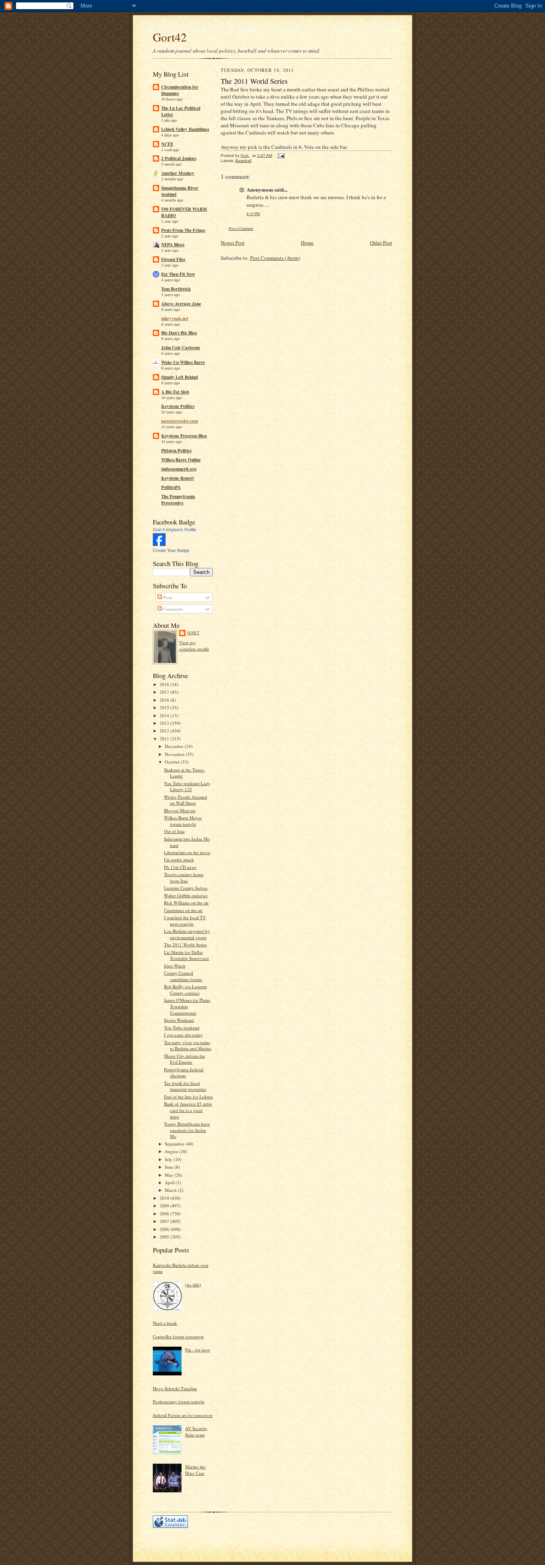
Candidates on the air (183, 910)
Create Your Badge (171, 550)
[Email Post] (281, 155)
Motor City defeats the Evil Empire (184, 1059)
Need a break (165, 1323)
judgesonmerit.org (179, 469)
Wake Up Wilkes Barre (183, 362)
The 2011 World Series (185, 945)
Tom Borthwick (176, 289)
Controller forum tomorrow (178, 1336)
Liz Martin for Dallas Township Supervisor (186, 955)
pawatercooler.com (179, 421)
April (170, 1182)
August (172, 1151)
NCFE (167, 144)
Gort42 (170, 37)
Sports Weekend (179, 1020)
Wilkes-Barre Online (181, 460)
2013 (165, 723)
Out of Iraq (174, 831)
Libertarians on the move (187, 852)
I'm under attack (179, 860)
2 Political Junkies (178, 158)
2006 (165, 1229)
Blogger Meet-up (179, 810)
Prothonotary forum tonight (178, 1402)
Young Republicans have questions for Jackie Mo (187, 1130)
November (175, 754)
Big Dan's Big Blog (179, 333)
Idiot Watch (175, 966)
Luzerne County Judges (185, 888)
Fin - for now (197, 1350)
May (169, 1175)
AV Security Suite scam (196, 1431)
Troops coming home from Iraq (183, 877)
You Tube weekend (181, 1028)
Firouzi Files (173, 259)
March (171, 1190)
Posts (167, 597)
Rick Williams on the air (186, 903)
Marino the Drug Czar (195, 1470)
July (169, 1159)
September (175, 1144)
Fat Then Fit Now (178, 274)
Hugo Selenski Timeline (175, 1388)
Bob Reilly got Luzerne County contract (185, 989)
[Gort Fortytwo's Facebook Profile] (159, 544)
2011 (165, 739)
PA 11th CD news (180, 867)
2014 (165, 715)
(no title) (193, 1285)
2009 (165, 1206)
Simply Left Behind (179, 377)
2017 (165, 692)
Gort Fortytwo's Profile (174, 529)
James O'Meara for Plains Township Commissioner (187, 1006)
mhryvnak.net (174, 318)
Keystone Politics (177, 406)
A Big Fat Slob (175, 392)
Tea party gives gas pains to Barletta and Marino (187, 1045)
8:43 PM (253, 213)
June (169, 1167)
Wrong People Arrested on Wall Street (185, 800)
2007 (165, 1221)
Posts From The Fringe (183, 230)
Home (307, 242)
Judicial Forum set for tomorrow (183, 1415)
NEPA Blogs (172, 244)
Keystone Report (177, 478)
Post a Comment (241, 228)
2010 (165, 1198)
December (175, 746)
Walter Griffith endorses (185, 895)
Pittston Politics (176, 450)
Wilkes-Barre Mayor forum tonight (183, 821)
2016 (165, 700)
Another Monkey (177, 173)
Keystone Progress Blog (184, 436)
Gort (193, 632)
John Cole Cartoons (180, 347)
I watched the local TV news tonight (185, 920)
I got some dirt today (183, 1035)
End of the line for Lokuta (188, 1097)
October (173, 762)
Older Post (381, 242)
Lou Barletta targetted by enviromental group (187, 934)
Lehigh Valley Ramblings (185, 129)
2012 (165, 731)
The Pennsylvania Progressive (178, 499)
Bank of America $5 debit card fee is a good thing (188, 1110)
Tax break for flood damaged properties (185, 1086)
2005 (165, 1237)
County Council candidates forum (183, 976)
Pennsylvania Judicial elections (183, 1072)
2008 (165, 1214)
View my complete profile (194, 645)
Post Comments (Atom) (275, 257)
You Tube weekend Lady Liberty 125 (187, 786)
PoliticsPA (171, 487)
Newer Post (233, 242)
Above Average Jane (181, 304)
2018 (165, 684)
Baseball (243, 160)
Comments (172, 609)
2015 (165, 707)
